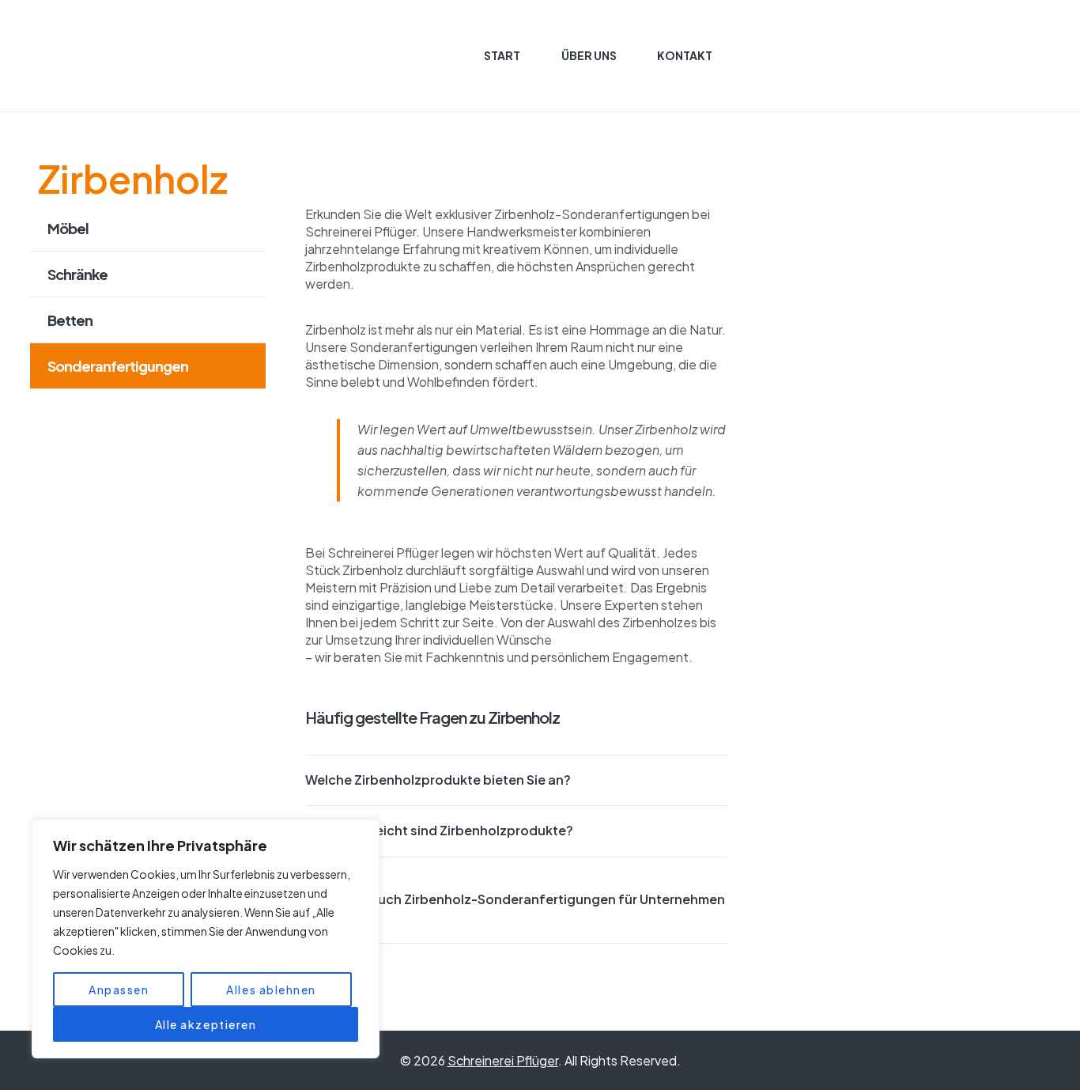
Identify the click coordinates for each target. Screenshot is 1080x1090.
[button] (517, 779)
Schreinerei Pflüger (502, 1060)
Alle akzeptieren (206, 1024)
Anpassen (119, 989)
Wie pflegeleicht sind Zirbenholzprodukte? (439, 830)
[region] (206, 938)
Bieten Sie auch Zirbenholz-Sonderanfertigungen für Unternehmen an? (515, 908)
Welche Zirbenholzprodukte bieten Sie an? (438, 779)
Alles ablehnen (271, 989)
